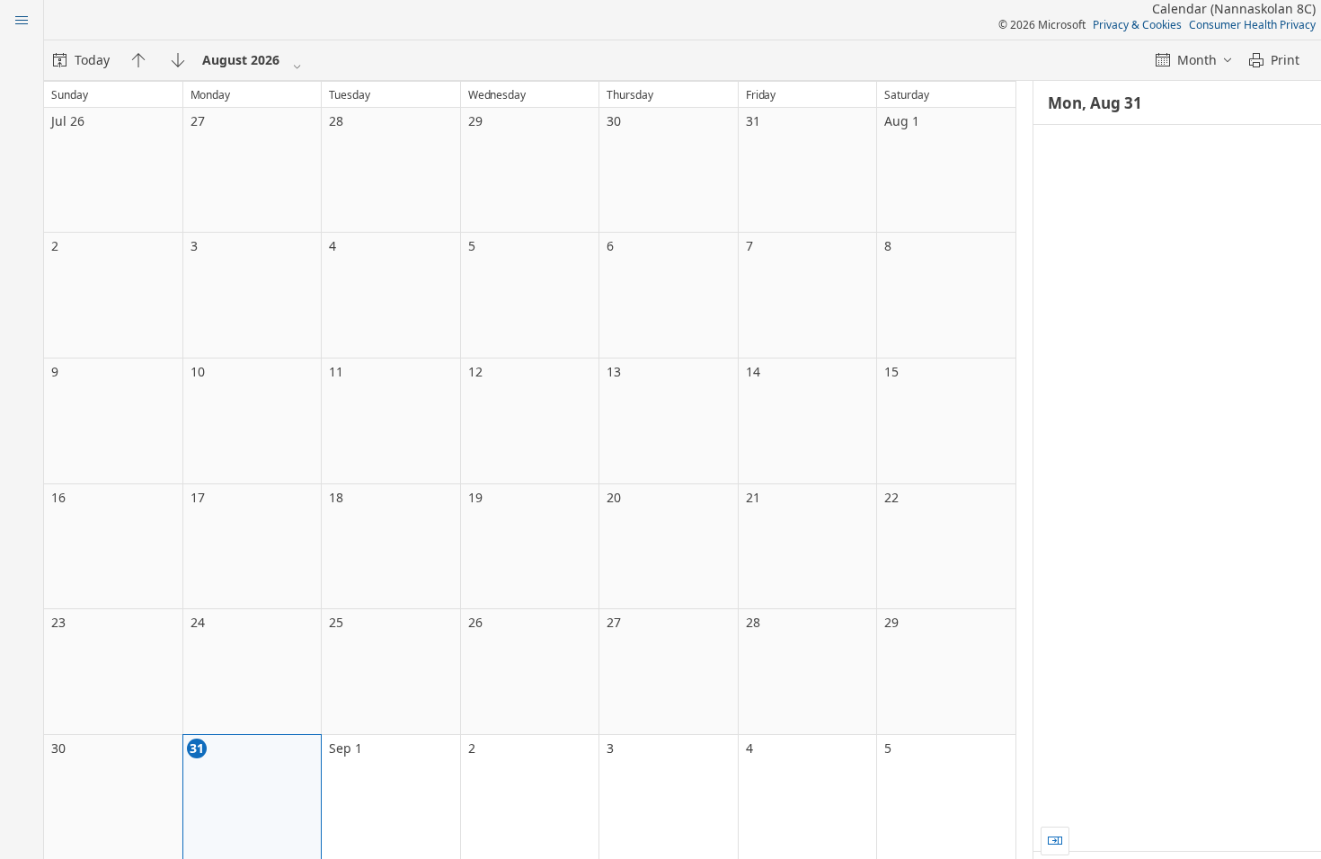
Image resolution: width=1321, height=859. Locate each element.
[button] (1055, 841)
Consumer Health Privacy (1252, 24)
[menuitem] (81, 60)
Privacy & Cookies (1137, 24)
